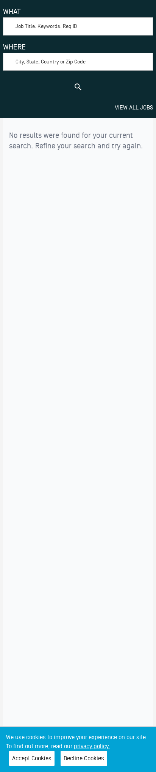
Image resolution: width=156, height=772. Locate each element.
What (12, 12)
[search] (78, 87)
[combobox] (78, 20)
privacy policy (92, 746)
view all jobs (134, 107)
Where (14, 47)
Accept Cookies (31, 758)
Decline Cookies (84, 758)
